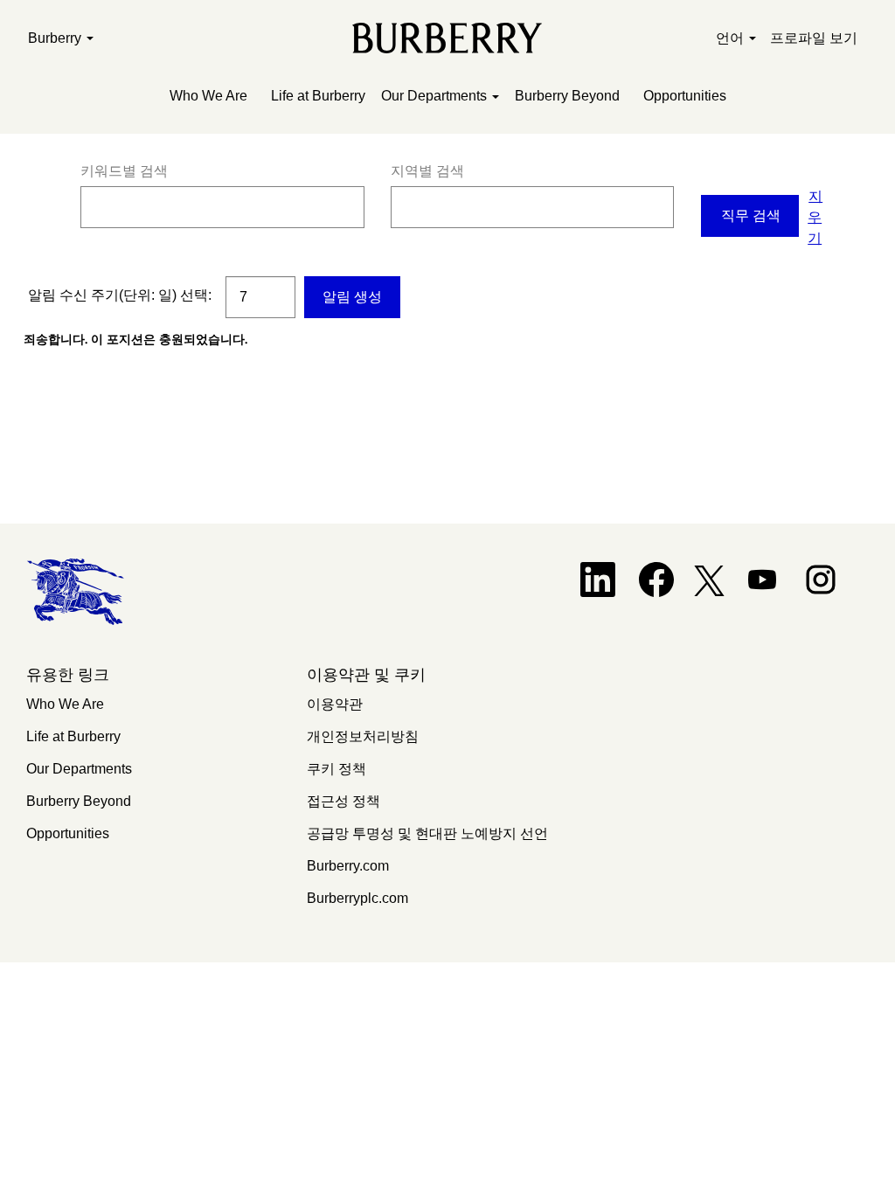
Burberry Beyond (567, 95)
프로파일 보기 (813, 38)
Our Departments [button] (435, 95)
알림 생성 (352, 296)
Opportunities (684, 95)
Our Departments (79, 768)
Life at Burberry (318, 95)
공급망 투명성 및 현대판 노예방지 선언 (427, 833)
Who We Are (208, 95)
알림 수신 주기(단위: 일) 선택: (120, 295)
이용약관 (335, 704)
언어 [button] (731, 38)
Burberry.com (348, 865)
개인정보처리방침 (363, 736)
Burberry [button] (56, 38)
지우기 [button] (815, 217)
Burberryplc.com (357, 898)
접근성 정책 (343, 801)
